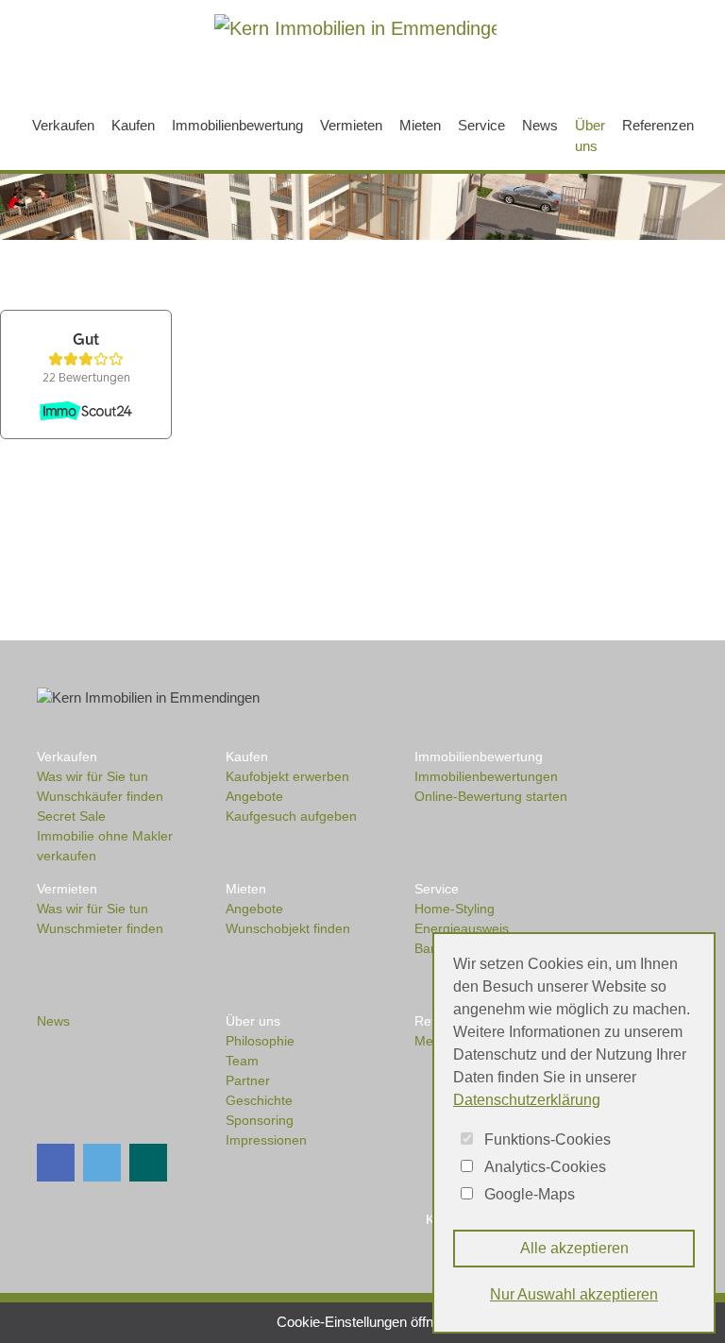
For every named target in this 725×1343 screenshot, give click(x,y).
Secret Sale (71, 816)
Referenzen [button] (658, 125)
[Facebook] (70, 63)
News (540, 125)
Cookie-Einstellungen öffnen (362, 1322)
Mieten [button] (420, 125)
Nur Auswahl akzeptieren (574, 1294)
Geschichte (259, 1100)
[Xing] (153, 63)
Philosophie (260, 1040)
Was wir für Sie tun (92, 776)
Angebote (254, 796)
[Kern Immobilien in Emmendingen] (355, 26)
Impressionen (266, 1140)
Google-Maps (529, 1194)
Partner (248, 1080)
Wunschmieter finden (100, 928)
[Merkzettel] (573, 64)
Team (242, 1060)
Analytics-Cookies (545, 1167)
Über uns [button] (594, 136)
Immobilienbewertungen (486, 776)
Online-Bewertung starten (490, 796)
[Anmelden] (660, 64)
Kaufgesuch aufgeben (291, 816)
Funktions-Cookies (547, 1139)
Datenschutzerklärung (526, 1100)
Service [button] (481, 125)
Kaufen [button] (133, 125)
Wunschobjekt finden (288, 928)
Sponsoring (260, 1120)
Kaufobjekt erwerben (287, 776)
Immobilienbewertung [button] (237, 125)
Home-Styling (454, 908)
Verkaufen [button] (63, 125)
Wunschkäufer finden (100, 796)
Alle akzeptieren (574, 1248)
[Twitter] (111, 63)
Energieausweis (461, 928)
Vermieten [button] (351, 125)
